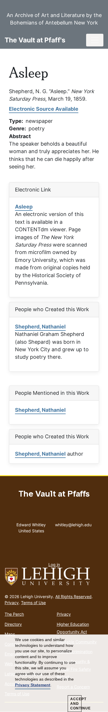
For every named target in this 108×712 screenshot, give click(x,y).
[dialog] (54, 673)
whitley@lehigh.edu (73, 523)
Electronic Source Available (43, 108)
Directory (13, 624)
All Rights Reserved (73, 596)
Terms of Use (33, 602)
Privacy (12, 602)
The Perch (14, 614)
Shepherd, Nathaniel (40, 326)
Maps (10, 634)
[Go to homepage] (54, 577)
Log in (54, 564)
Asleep (24, 206)
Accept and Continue (76, 703)
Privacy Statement (32, 685)
